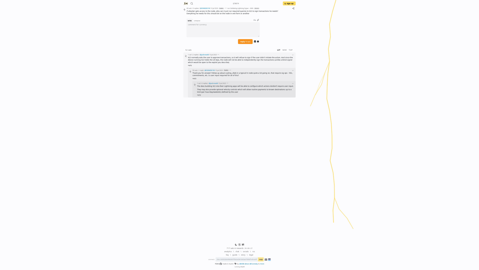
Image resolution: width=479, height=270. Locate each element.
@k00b (241, 264)
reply (245, 41)
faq (227, 255)
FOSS (217, 264)
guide (234, 255)
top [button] (291, 50)
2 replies (196, 55)
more (262, 264)
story (243, 255)
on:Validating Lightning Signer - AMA (240, 8)
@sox (247, 264)
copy (261, 259)
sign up (290, 3)
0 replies (205, 83)
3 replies (196, 8)
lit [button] (278, 50)
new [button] (284, 50)
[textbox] (240, 12)
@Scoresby (254, 264)
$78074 (236, 3)
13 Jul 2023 (214, 8)
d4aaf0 (242, 267)
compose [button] (197, 21)
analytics (228, 251)
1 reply (201, 70)
